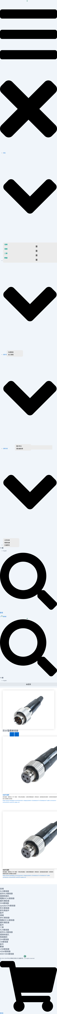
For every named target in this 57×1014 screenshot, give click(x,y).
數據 (5, 258)
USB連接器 (4, 949)
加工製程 (11, 354)
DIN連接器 (4, 903)
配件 (2, 913)
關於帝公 (19, 446)
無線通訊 (3, 937)
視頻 (5, 249)
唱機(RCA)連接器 (7, 898)
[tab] (12, 734)
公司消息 (7, 540)
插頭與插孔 (4, 896)
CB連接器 (4, 942)
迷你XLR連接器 (6, 893)
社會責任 (7, 545)
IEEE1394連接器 (7, 954)
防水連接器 (4, 908)
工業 (5, 253)
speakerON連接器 (7, 906)
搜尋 (1, 613)
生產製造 (11, 352)
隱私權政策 (19, 448)
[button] (28, 76)
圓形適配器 (4, 901)
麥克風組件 (4, 910)
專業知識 (7, 542)
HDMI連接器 (5, 951)
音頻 (5, 244)
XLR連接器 (4, 891)
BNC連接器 (5, 918)
